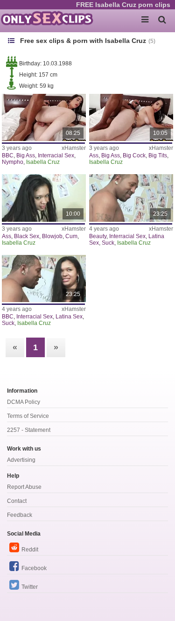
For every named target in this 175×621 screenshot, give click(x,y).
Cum (71, 236)
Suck (108, 243)
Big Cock (134, 155)
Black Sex (26, 236)
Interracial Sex (56, 155)
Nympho (12, 162)
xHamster (74, 148)
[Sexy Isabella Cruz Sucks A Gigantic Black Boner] (44, 197)
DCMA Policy (23, 402)
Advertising (21, 460)
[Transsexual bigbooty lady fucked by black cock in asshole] (131, 117)
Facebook (34, 568)
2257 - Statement (28, 430)
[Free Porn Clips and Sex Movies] (46, 18)
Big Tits (157, 155)
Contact (17, 501)
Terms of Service (28, 416)
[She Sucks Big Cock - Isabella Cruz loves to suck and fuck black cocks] (44, 278)
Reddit (29, 549)
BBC (8, 155)
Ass (93, 155)
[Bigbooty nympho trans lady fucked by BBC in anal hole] (44, 117)
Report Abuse (24, 487)
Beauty (97, 236)
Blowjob (52, 236)
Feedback (19, 515)
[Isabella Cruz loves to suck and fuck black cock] (131, 197)
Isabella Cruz (43, 162)
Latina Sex (69, 316)
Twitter (29, 587)
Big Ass (25, 155)
